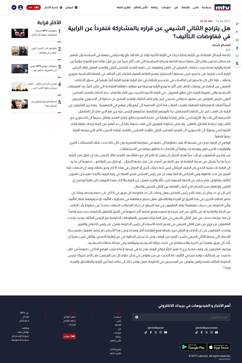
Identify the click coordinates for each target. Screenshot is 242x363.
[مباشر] (69, 329)
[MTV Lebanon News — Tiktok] (196, 332)
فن (176, 7)
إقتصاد (185, 7)
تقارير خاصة (124, 7)
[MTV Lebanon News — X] (206, 332)
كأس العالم (141, 7)
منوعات (166, 7)
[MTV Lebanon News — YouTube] (216, 332)
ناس (196, 7)
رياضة (154, 7)
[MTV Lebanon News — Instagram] (211, 332)
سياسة (206, 7)
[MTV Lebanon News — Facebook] (201, 332)
